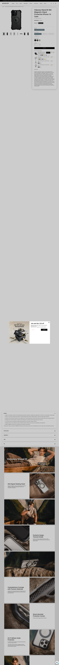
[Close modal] (49, 322)
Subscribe (44, 329)
